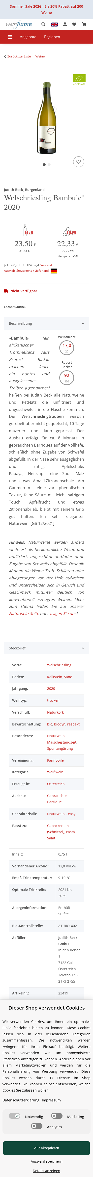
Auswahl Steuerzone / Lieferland (26, 270)
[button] (44, 24)
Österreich (56, 783)
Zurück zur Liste (19, 56)
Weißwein (55, 772)
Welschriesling (59, 665)
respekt (73, 724)
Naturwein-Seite (24, 613)
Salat (51, 838)
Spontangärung (60, 748)
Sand (68, 676)
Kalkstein (54, 676)
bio (49, 724)
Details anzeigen (46, 1170)
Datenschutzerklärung (20, 1100)
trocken (53, 700)
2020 (51, 688)
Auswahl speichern (46, 1161)
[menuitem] (28, 37)
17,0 (66, 345)
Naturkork (55, 712)
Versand (46, 265)
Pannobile (55, 760)
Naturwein (56, 735)
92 (66, 375)
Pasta (70, 831)
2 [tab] (49, 164)
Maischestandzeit (61, 742)
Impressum (51, 1100)
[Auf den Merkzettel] (78, 161)
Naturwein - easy (61, 813)
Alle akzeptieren (46, 1148)
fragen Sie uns (63, 613)
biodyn (59, 724)
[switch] (14, 1116)
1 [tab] (44, 164)
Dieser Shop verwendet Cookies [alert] (46, 1007)
